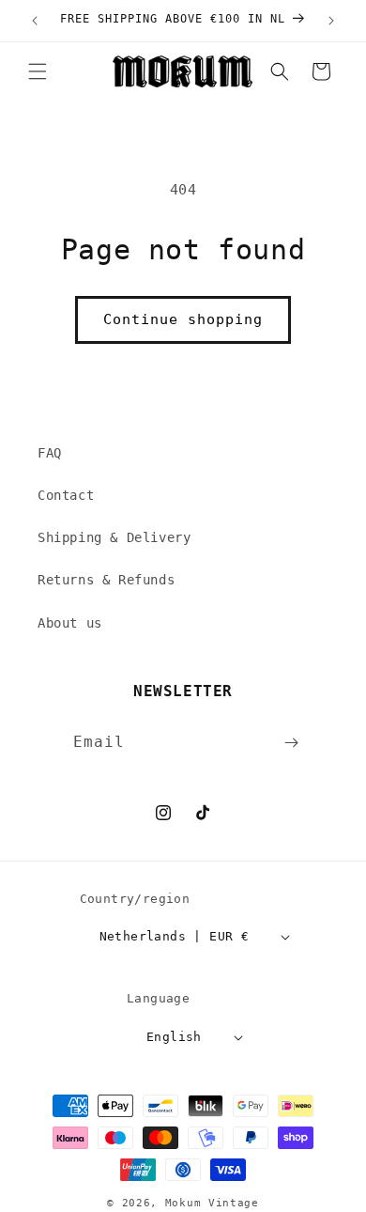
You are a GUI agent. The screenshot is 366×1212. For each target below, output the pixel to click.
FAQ (50, 452)
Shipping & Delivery (114, 537)
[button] (37, 71)
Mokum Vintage (212, 1203)
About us (70, 622)
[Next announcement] (331, 20)
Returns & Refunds (106, 579)
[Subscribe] (292, 743)
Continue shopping (183, 319)
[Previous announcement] (34, 20)
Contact (66, 495)
